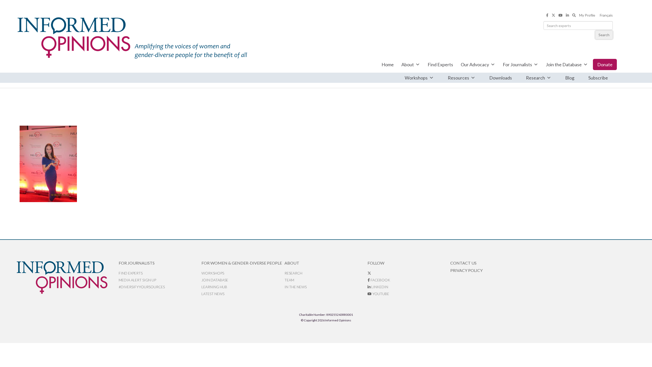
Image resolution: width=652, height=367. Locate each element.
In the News (295, 287)
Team (289, 280)
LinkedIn (379, 287)
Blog (569, 78)
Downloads (500, 78)
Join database (214, 280)
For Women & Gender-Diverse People (241, 262)
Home (388, 64)
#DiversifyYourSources (142, 287)
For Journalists (517, 64)
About (407, 64)
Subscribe (598, 78)
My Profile (587, 15)
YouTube (380, 294)
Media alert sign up (137, 280)
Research (535, 78)
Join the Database (564, 64)
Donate (605, 64)
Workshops (416, 78)
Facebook (380, 280)
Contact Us (463, 262)
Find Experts (440, 64)
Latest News (212, 294)
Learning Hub (214, 287)
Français (606, 15)
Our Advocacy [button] (475, 64)
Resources (458, 78)
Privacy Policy (466, 270)
